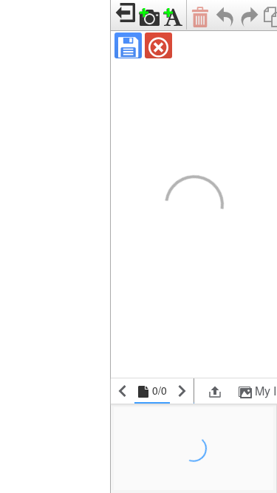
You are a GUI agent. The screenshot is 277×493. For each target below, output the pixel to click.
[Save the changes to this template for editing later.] (128, 45)
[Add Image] (150, 15)
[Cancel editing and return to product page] (158, 45)
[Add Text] (173, 15)
